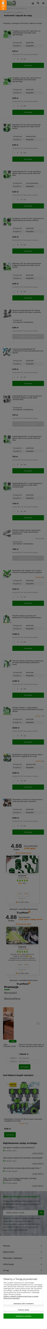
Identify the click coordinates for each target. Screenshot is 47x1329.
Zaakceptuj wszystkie (23, 1316)
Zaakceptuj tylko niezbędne (23, 1303)
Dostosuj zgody (23, 1310)
